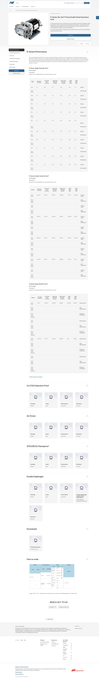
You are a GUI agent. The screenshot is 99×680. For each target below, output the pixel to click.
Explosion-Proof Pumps (43, 644)
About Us (54, 645)
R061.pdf (82, 87)
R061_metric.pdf (83, 90)
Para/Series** (32, 72)
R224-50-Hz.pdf (83, 320)
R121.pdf (81, 112)
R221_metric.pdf (83, 151)
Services (53, 642)
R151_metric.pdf (83, 126)
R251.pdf (82, 156)
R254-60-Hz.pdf (83, 338)
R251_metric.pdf (83, 159)
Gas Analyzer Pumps (44, 642)
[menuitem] (11, 6)
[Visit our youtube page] (25, 640)
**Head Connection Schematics (35, 376)
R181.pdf (82, 131)
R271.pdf (82, 164)
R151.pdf (81, 123)
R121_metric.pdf (83, 115)
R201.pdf (82, 139)
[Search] (65, 3)
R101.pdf (82, 103)
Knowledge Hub (55, 643)
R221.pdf (82, 147)
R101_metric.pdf (83, 107)
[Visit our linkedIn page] (22, 640)
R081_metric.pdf (83, 99)
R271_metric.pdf (83, 168)
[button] (59, 51)
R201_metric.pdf (83, 143)
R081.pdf (82, 95)
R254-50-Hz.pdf (83, 356)
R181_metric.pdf (83, 134)
